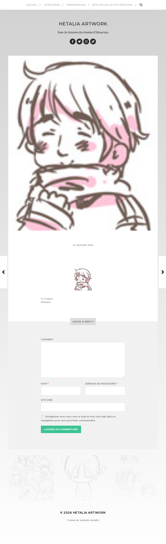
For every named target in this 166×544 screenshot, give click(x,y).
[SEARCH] (141, 4)
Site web (46, 400)
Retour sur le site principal (112, 4)
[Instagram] (86, 41)
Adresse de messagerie (101, 383)
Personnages (76, 4)
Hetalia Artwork (83, 23)
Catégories (52, 4)
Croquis (48, 298)
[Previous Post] (3, 272)
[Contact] (93, 41)
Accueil (32, 4)
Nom (44, 383)
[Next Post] (162, 272)
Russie (47, 302)
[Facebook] (73, 41)
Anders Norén (89, 520)
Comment (47, 339)
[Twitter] (79, 41)
